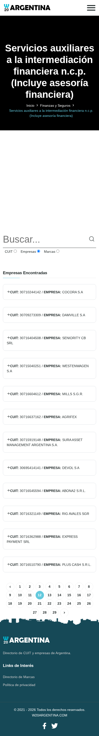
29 (54, 612)
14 (59, 595)
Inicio (30, 105)
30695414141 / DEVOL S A (44, 468)
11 (30, 595)
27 (35, 612)
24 (69, 603)
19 (20, 603)
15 (69, 595)
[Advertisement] (49, 180)
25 (79, 603)
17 (89, 595)
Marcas (49, 251)
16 (79, 595)
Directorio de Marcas (19, 677)
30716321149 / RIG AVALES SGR (49, 514)
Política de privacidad (19, 685)
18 (10, 603)
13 (49, 595)
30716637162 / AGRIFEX (43, 417)
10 (20, 595)
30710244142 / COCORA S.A (46, 292)
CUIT (8, 251)
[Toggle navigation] (91, 8)
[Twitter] (54, 726)
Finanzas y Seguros (55, 105)
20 (30, 603)
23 (59, 603)
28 (45, 612)
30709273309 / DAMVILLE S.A (47, 315)
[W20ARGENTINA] (27, 8)
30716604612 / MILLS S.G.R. (46, 394)
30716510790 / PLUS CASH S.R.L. (50, 565)
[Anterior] (10, 587)
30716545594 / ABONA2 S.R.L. (48, 491)
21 (40, 603)
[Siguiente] (64, 613)
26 (89, 603)
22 (49, 603)
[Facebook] (44, 726)
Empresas (28, 251)
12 (40, 595)
